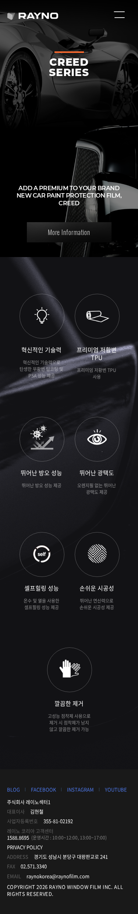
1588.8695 (18, 837)
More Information (69, 232)
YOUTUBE (116, 789)
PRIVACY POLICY (25, 846)
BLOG (13, 789)
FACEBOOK (43, 789)
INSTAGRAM (80, 789)
